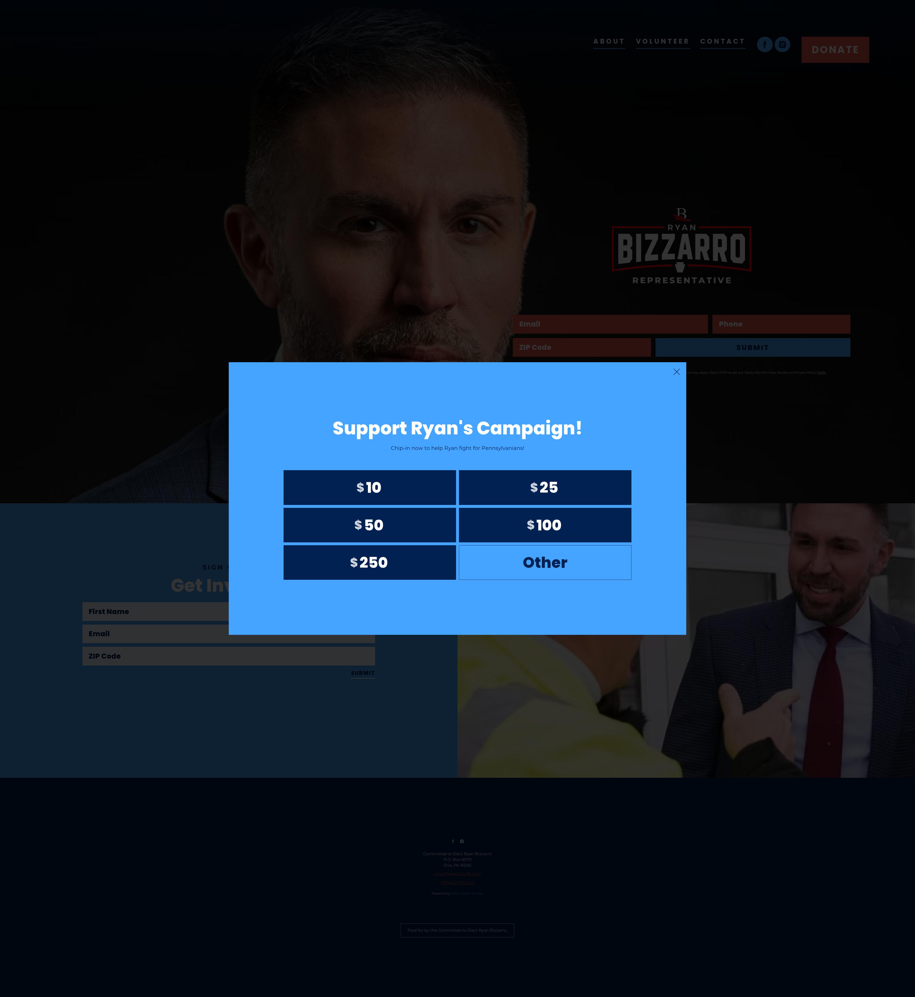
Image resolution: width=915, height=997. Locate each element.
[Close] (676, 371)
